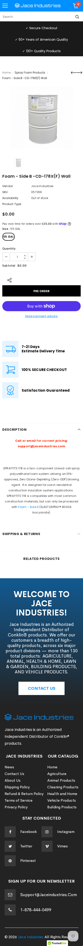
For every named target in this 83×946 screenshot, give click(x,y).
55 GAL (8, 237)
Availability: (10, 198)
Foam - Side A (28, 507)
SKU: (5, 192)
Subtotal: (9, 266)
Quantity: (9, 249)
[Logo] (37, 6)
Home (6, 72)
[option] (41, 118)
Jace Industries (42, 186)
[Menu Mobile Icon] (5, 6)
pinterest (28, 860)
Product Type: (12, 204)
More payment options (41, 316)
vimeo (62, 846)
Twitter (26, 846)
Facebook (28, 831)
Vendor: (7, 186)
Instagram (65, 831)
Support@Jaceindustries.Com (48, 894)
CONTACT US (41, 688)
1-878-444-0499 (35, 909)
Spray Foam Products (30, 72)
